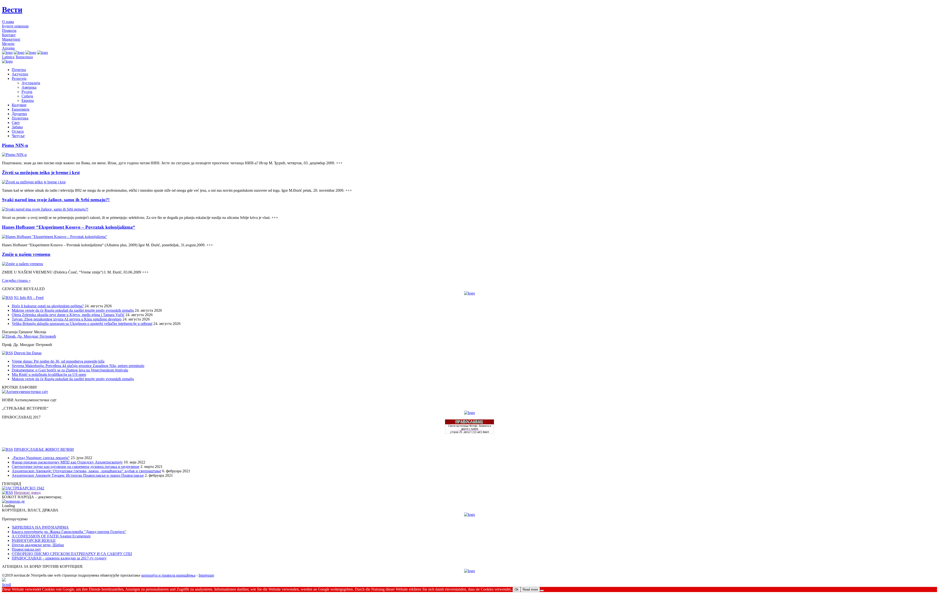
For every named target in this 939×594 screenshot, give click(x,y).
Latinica (8, 57)
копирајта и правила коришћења (168, 575)
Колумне (19, 105)
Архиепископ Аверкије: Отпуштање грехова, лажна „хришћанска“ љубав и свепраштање (86, 471)
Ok (516, 589)
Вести (12, 9)
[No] (542, 590)
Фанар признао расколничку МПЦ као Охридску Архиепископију (67, 462)
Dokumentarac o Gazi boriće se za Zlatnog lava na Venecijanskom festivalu (70, 370)
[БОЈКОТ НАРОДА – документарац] (13, 501)
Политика (20, 118)
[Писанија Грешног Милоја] (29, 336)
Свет (16, 122)
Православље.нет (26, 549)
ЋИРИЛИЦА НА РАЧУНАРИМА (40, 527)
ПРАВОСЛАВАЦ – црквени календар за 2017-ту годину (59, 558)
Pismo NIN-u (15, 145)
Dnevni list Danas (28, 353)
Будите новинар (15, 26)
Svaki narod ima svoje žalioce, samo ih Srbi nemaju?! (56, 199)
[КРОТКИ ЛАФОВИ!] (25, 392)
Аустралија (31, 83)
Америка (29, 87)
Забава (17, 127)
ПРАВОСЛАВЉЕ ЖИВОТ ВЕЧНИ (44, 449)
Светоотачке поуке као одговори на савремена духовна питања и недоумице (75, 466)
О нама (8, 22)
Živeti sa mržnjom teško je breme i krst (41, 172)
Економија (20, 109)
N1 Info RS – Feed (29, 298)
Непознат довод (27, 492)
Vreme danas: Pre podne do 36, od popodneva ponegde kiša (58, 361)
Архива (8, 48)
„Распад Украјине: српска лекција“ (41, 458)
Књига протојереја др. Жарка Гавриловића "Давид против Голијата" (69, 532)
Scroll (6, 584)
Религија (19, 78)
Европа (28, 100)
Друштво (19, 114)
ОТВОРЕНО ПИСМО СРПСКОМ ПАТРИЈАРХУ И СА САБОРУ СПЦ (72, 554)
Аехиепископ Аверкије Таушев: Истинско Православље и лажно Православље (78, 475)
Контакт (9, 35)
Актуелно (20, 74)
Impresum (206, 575)
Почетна (19, 70)
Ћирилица (24, 57)
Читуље (18, 136)
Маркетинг (11, 39)
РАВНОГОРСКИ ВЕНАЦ (34, 540)
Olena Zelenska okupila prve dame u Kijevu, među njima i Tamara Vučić (68, 315)
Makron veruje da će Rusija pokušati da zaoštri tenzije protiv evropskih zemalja (73, 310)
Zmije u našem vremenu (26, 254)
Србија (27, 96)
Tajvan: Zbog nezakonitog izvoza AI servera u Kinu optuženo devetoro (67, 319)
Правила (9, 30)
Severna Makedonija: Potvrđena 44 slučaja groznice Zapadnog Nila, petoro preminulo (78, 366)
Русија (27, 92)
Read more (530, 589)
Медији (8, 44)
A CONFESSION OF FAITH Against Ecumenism (51, 536)
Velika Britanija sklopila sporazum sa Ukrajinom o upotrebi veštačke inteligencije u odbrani (82, 323)
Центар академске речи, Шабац (38, 545)
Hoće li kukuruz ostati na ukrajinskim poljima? (48, 306)
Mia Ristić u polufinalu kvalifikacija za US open (49, 374)
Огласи (18, 131)
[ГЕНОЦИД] (23, 488)
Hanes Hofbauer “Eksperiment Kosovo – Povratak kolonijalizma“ (68, 227)
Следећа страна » (16, 280)
